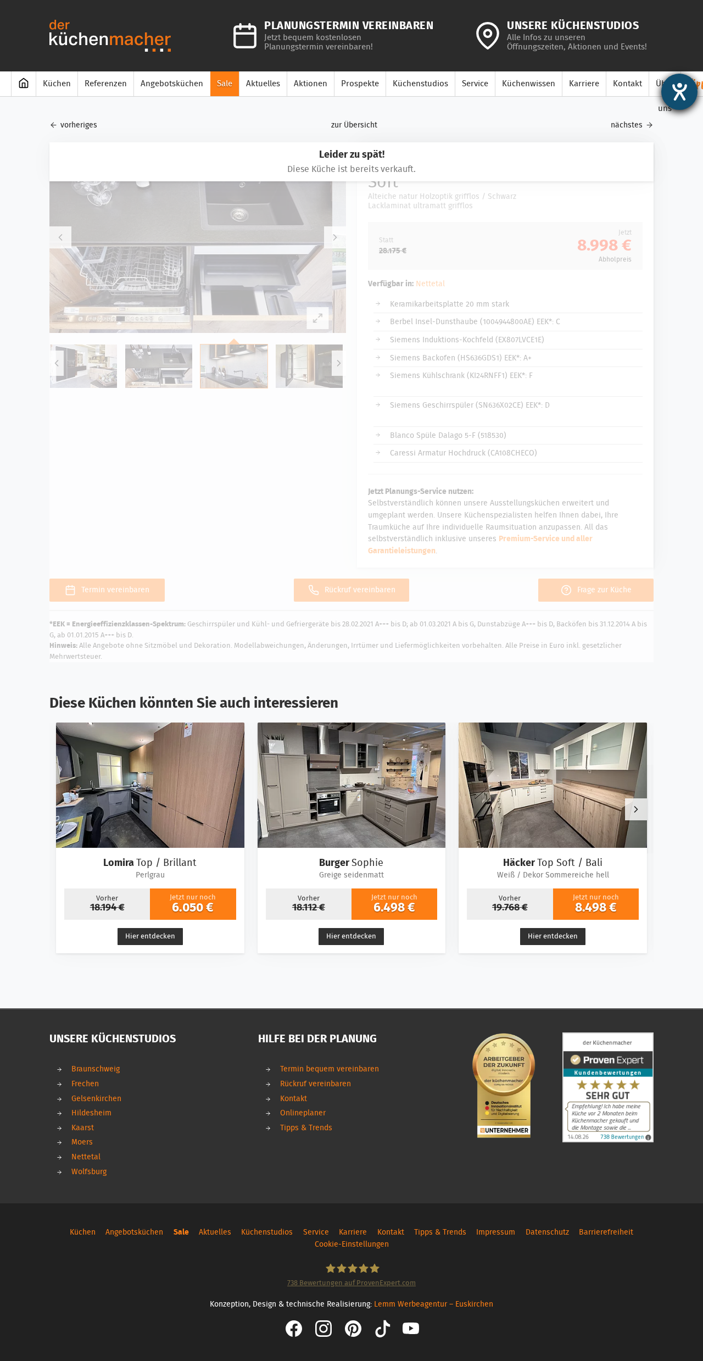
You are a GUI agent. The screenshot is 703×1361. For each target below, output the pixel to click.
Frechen (85, 1084)
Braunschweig (95, 1069)
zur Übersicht (354, 125)
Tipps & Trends (306, 1128)
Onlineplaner (303, 1113)
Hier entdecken (150, 936)
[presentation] (636, 809)
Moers (82, 1142)
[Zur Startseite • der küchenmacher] (110, 35)
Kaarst (82, 1128)
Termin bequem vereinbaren (329, 1069)
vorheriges (78, 125)
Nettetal (86, 1157)
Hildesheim (91, 1113)
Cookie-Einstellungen (352, 1244)
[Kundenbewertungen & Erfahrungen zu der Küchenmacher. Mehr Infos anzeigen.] (608, 1087)
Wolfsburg (89, 1172)
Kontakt (293, 1099)
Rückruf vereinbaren (315, 1084)
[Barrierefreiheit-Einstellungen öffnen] (679, 92)
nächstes (627, 125)
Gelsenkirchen (96, 1099)
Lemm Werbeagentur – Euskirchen (433, 1304)
